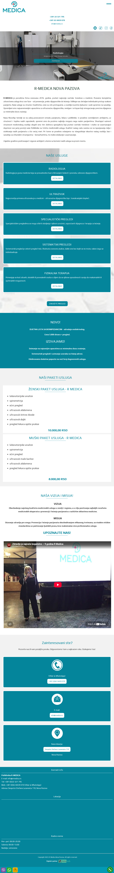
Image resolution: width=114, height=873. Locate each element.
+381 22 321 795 (57, 17)
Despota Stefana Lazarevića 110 (57, 749)
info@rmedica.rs (57, 24)
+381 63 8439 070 (57, 20)
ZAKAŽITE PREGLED (57, 304)
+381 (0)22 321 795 (13, 782)
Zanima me (56, 60)
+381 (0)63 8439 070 (57, 681)
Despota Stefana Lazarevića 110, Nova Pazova (27, 788)
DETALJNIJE (57, 178)
